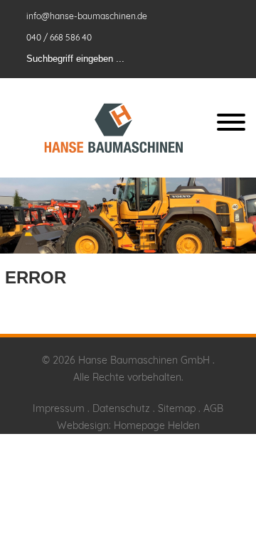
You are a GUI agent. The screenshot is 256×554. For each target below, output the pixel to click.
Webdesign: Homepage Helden (128, 425)
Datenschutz (121, 408)
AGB (213, 408)
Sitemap (177, 408)
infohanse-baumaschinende (87, 16)
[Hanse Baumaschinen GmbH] (113, 128)
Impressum (59, 408)
